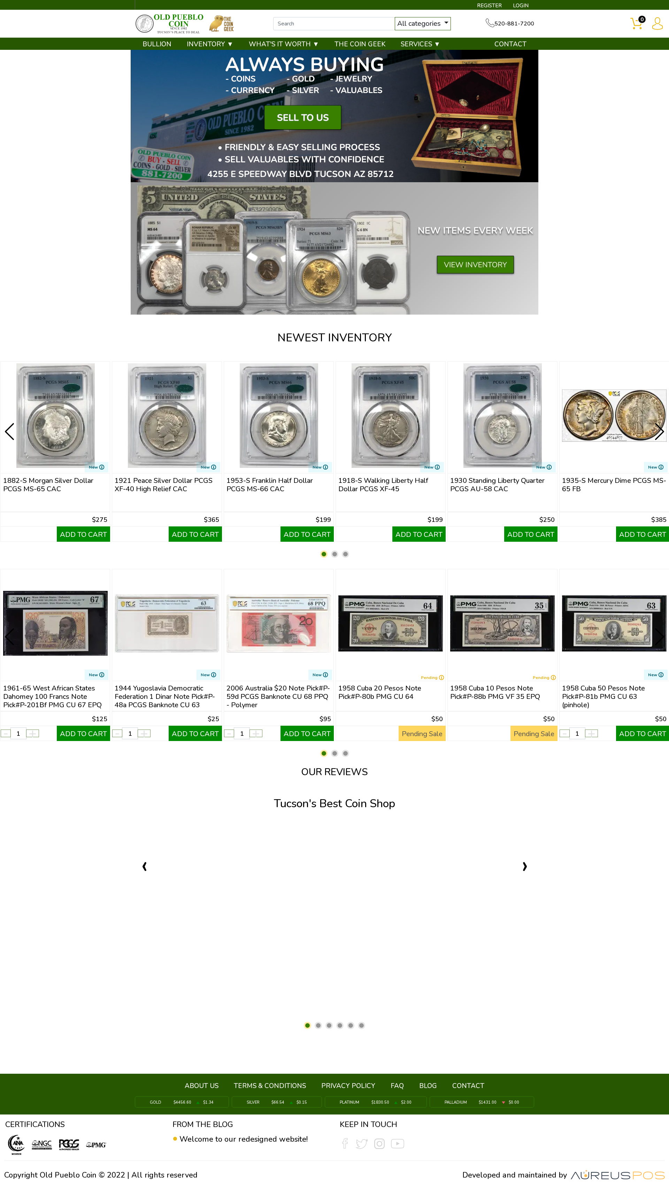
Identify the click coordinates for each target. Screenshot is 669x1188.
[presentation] (10, 426)
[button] (323, 554)
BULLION (157, 44)
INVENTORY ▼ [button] (210, 44)
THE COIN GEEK (359, 44)
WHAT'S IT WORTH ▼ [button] (284, 44)
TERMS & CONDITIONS (270, 1085)
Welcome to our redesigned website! (243, 1139)
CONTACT (510, 44)
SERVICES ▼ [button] (420, 44)
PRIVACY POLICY (348, 1085)
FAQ (397, 1085)
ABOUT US (201, 1085)
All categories (420, 23)
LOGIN (521, 5)
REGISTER (489, 5)
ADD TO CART (83, 534)
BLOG (428, 1085)
